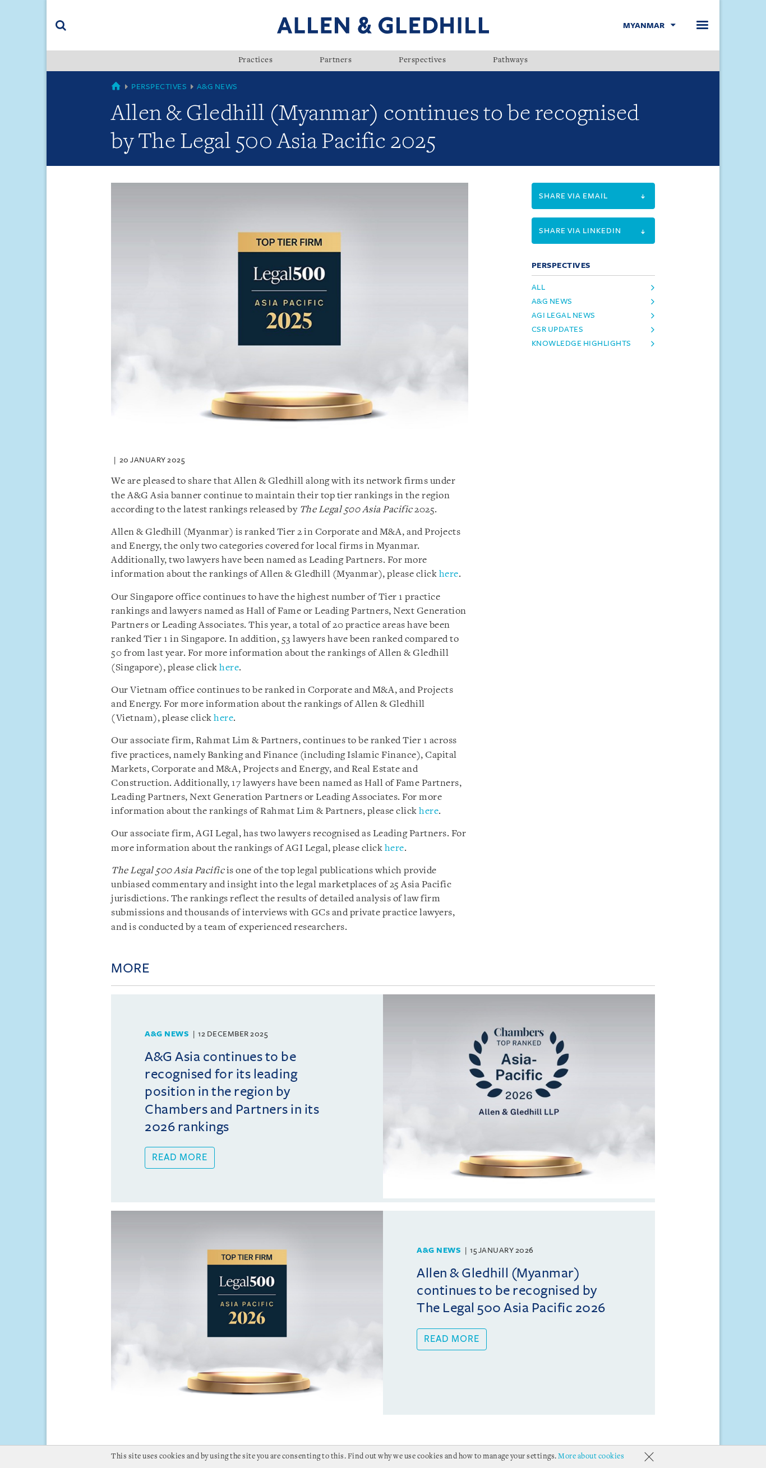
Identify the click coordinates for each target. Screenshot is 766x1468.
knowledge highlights (581, 343)
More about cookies (591, 1456)
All (539, 287)
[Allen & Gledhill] (383, 25)
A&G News (217, 86)
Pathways (510, 60)
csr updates (558, 329)
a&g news (552, 301)
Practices (255, 60)
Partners (336, 60)
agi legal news (564, 315)
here (449, 574)
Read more (179, 1157)
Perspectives (422, 60)
